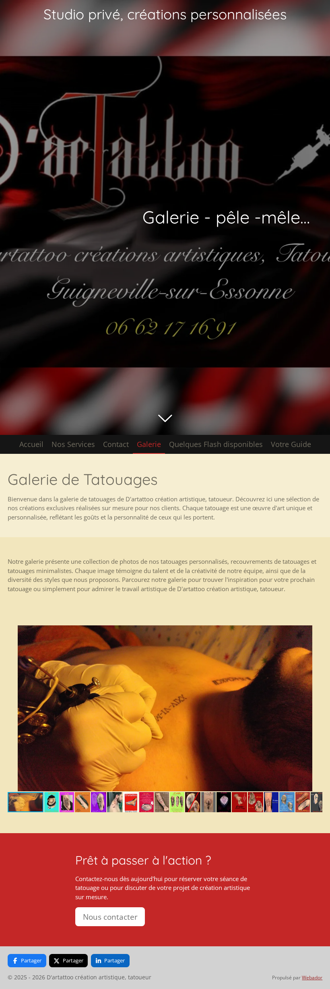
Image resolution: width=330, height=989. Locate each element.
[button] (315, 632)
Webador (312, 978)
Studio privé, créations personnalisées (165, 14)
